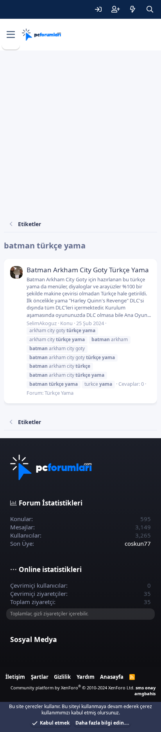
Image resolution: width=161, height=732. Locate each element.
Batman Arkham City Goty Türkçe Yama (88, 269)
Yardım (86, 676)
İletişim (15, 676)
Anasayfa (111, 676)
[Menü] (11, 35)
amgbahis (145, 693)
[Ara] (149, 9)
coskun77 (138, 543)
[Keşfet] (132, 9)
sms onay (146, 688)
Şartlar (39, 676)
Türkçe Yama (59, 392)
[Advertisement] (80, 135)
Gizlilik (62, 676)
